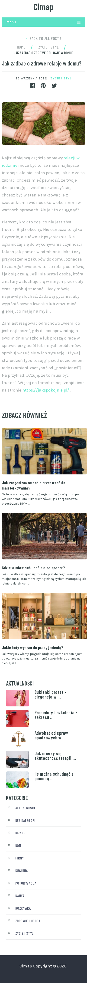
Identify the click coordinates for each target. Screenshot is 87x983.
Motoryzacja (25, 883)
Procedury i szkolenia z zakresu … (56, 714)
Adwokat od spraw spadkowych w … (51, 735)
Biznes (20, 833)
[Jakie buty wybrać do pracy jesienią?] (44, 616)
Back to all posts (45, 38)
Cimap (43, 6)
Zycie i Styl (60, 78)
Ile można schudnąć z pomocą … (54, 776)
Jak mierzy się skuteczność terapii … (55, 755)
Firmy (19, 858)
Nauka (20, 895)
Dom (18, 845)
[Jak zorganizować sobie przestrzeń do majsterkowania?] (44, 451)
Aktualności (25, 808)
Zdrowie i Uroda (27, 920)
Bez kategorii (26, 820)
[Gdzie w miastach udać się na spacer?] (44, 536)
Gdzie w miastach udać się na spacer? (33, 567)
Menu (11, 22)
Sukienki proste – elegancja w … (51, 694)
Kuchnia (21, 870)
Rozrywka (23, 908)
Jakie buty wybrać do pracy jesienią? (32, 647)
